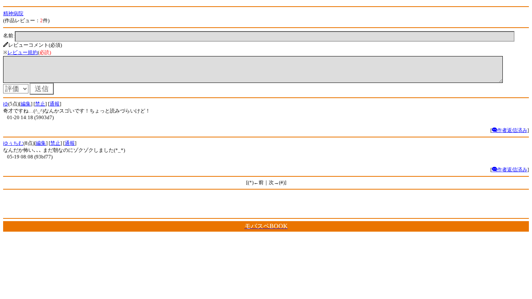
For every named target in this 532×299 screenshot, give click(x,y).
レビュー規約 (22, 52)
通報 (54, 104)
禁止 (40, 104)
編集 (26, 104)
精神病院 (13, 13)
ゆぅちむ (13, 143)
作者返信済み (512, 130)
